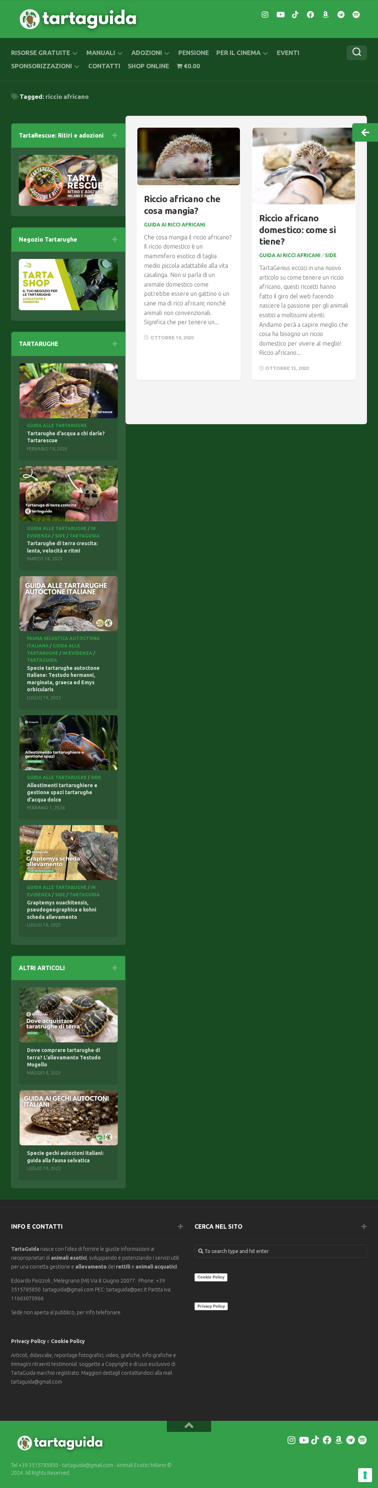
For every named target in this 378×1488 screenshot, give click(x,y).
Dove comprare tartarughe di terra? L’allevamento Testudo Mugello (64, 1057)
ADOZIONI (146, 52)
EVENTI (288, 52)
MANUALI (100, 52)
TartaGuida (84, 535)
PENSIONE (193, 52)
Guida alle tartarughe (57, 425)
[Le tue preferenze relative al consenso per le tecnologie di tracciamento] (365, 1475)
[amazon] (325, 14)
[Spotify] (356, 14)
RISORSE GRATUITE (40, 52)
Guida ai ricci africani (174, 225)
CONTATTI (104, 65)
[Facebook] (310, 14)
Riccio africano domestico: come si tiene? (297, 229)
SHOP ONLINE (148, 65)
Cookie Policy (68, 1341)
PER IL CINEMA (238, 52)
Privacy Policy (28, 1341)
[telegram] (340, 14)
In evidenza (77, 653)
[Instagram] (265, 14)
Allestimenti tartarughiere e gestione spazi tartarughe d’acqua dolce (62, 792)
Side (331, 255)
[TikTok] (295, 14)
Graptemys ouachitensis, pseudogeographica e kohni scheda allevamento (61, 910)
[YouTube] (280, 14)
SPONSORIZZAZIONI (41, 65)
